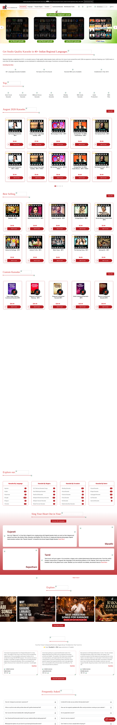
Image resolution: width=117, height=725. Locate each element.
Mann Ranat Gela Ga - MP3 (35, 218)
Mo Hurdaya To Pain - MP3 (58, 134)
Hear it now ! (76, 577)
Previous (2, 27)
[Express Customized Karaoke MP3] (104, 288)
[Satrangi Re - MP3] (104, 242)
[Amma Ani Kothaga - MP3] (12, 242)
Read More (61, 539)
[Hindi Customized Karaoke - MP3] (81, 288)
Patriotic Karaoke (72, 494)
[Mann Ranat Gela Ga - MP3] (35, 210)
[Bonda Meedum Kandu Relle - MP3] (104, 210)
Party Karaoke (72, 497)
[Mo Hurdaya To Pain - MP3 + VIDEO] (58, 159)
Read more (34, 665)
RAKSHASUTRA (88, 1)
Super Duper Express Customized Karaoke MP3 (12, 297)
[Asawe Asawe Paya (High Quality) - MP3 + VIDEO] (37, 159)
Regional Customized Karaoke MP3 (58, 297)
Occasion (47, 6)
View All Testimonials (58, 678)
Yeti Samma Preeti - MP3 (102, 134)
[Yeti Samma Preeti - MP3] (102, 126)
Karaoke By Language (16, 483)
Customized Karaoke (57, 6)
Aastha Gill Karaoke (44, 494)
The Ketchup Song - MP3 (81, 250)
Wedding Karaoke (72, 488)
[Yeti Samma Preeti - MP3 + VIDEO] (102, 159)
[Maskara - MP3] (12, 210)
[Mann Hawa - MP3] (58, 242)
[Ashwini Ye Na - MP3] (35, 242)
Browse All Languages (58, 521)
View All (110, 111)
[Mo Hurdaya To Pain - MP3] (58, 126)
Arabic (15, 491)
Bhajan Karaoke (101, 491)
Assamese (15, 494)
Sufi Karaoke (101, 497)
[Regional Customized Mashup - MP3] (35, 288)
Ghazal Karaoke (101, 488)
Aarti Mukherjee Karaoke (44, 491)
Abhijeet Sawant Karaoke (44, 500)
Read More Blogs (58, 625)
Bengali (15, 497)
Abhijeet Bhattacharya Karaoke (44, 497)
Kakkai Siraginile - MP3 (58, 218)
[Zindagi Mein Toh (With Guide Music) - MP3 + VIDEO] (80, 159)
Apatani (15, 488)
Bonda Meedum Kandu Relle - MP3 (104, 219)
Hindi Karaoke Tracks (69, 6)
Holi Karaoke (72, 500)
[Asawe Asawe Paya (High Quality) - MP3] (37, 126)
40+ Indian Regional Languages (51, 51)
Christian (15, 504)
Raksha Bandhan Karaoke (72, 504)
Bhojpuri (15, 500)
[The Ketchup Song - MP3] (81, 242)
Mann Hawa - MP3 (58, 250)
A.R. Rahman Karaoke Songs (44, 488)
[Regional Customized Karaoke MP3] (58, 288)
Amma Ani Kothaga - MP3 (12, 250)
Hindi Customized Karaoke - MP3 (81, 297)
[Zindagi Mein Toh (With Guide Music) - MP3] (80, 126)
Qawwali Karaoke (101, 500)
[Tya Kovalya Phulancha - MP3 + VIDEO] (15, 159)
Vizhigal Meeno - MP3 (81, 218)
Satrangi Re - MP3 (104, 250)
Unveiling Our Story (8, 65)
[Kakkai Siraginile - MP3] (58, 210)
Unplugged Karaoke (101, 494)
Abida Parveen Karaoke (44, 504)
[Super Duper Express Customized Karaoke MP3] (12, 288)
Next (115, 27)
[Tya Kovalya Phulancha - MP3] (15, 126)
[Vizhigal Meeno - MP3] (81, 210)
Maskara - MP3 (12, 218)
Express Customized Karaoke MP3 (104, 297)
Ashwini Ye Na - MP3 (35, 250)
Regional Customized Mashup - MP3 (35, 297)
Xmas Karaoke (72, 491)
